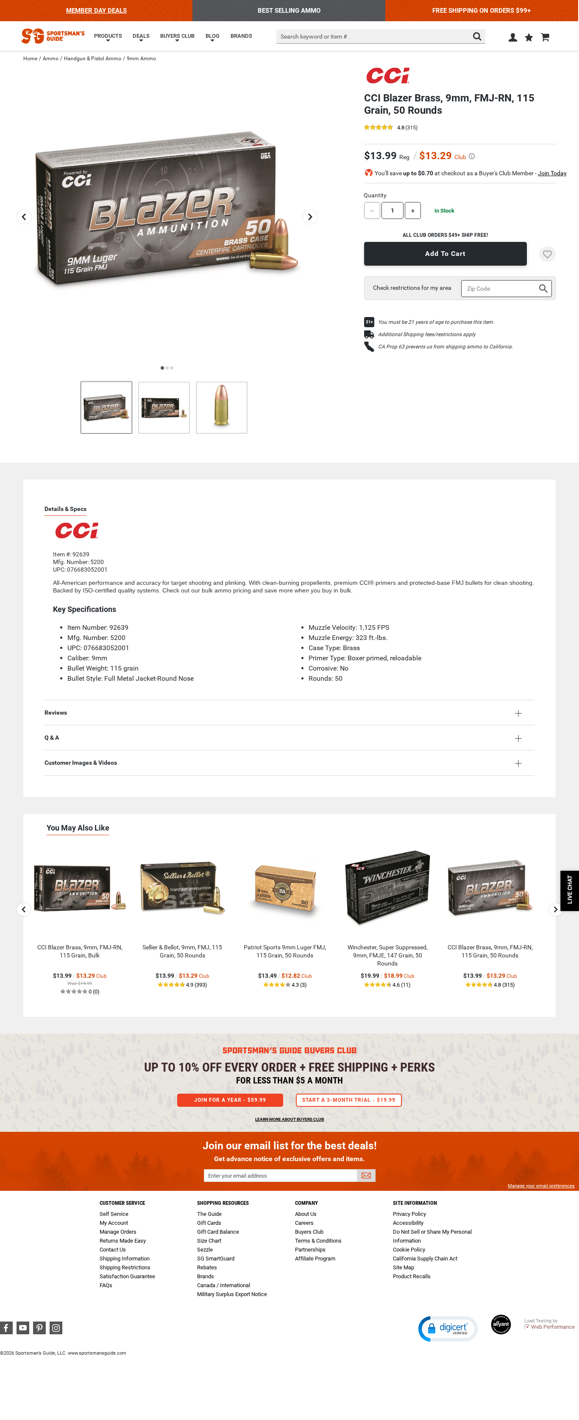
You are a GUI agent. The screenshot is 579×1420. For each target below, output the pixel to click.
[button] (529, 38)
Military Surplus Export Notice (232, 1294)
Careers (304, 1223)
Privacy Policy (409, 1214)
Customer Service (122, 1203)
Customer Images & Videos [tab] (81, 762)
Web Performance (553, 1327)
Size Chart (209, 1241)
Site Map (403, 1267)
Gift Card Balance (218, 1232)
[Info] (472, 156)
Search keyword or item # (314, 36)
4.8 (400, 128)
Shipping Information (125, 1258)
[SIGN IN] (513, 39)
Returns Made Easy (123, 1241)
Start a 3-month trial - (348, 1100)
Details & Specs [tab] (65, 508)
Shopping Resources (223, 1203)
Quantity (375, 195)
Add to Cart (445, 254)
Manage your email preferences (541, 1186)
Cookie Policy (409, 1249)
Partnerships (310, 1249)
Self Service (114, 1214)
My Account (114, 1223)
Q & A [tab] (52, 737)
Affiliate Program (315, 1258)
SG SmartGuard (215, 1258)
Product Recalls (412, 1276)
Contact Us (113, 1249)
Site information (415, 1203)
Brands (205, 1276)
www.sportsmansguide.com (97, 1353)
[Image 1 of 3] (106, 407)
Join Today (552, 173)
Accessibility (408, 1223)
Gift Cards (209, 1223)
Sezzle (205, 1249)
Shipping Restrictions (125, 1267)
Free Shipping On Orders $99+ (481, 10)
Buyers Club (309, 1232)
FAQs (106, 1285)
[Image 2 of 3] (164, 407)
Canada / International (223, 1285)
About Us (306, 1214)
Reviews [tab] (56, 712)
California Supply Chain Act (425, 1258)
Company (306, 1203)
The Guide (209, 1214)
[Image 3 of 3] (222, 407)
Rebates (207, 1267)
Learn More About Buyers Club (289, 1119)
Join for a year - (230, 1100)
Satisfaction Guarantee (127, 1276)
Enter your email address (237, 1176)
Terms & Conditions (318, 1241)
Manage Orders (118, 1232)
